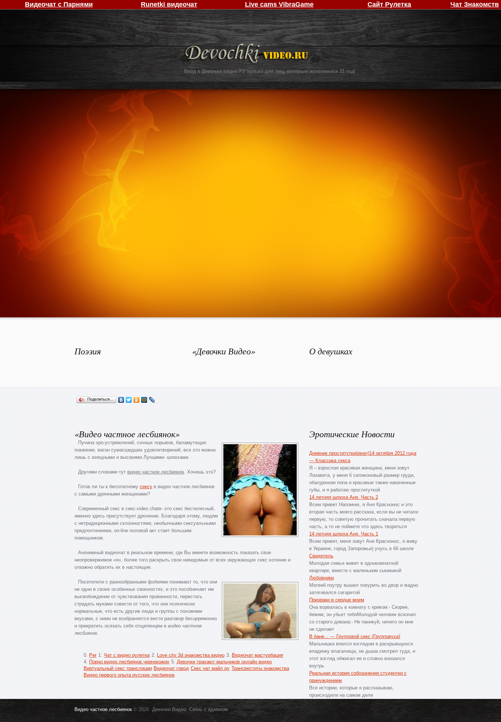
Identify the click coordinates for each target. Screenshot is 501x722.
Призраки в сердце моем (336, 600)
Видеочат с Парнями (59, 4)
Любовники (321, 578)
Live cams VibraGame (279, 4)
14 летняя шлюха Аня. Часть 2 (343, 497)
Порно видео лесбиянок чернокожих (129, 661)
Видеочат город (171, 668)
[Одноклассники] (136, 400)
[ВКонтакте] (121, 400)
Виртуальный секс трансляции (118, 668)
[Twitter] (129, 400)
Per (92, 655)
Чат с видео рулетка (127, 655)
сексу (146, 486)
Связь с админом (208, 709)
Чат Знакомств (474, 4)
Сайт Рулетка (389, 4)
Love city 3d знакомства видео (190, 655)
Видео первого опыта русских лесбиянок (129, 675)
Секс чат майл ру (210, 668)
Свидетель (321, 556)
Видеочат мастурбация (257, 655)
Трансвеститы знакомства (260, 668)
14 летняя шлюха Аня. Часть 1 (343, 534)
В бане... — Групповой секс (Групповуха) (354, 636)
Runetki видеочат (169, 4)
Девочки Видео (247, 54)
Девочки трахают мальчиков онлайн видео (224, 661)
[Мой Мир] (144, 400)
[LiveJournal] (152, 400)
